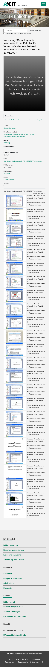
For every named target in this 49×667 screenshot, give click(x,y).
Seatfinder (7, 574)
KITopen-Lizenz (9, 179)
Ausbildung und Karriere (13, 560)
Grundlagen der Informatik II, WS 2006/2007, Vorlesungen (23, 161)
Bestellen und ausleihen (13, 550)
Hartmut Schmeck (10, 128)
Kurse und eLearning (12, 555)
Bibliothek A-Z (9, 602)
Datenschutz (9, 662)
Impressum (35, 659)
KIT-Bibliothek (22, 6)
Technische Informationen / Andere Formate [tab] (19, 120)
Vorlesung (7, 143)
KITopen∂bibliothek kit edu (14, 635)
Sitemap (35, 662)
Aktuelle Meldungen (11, 612)
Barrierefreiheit (23, 662)
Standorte (7, 588)
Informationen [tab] (9, 116)
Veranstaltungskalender (13, 607)
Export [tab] (39, 120)
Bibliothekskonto (10, 545)
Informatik (7, 173)
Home (10, 659)
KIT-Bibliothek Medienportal (18, 19)
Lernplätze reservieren (12, 578)
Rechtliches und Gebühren (14, 616)
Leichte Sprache (22, 659)
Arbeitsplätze (8, 583)
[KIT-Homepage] (9, 3)
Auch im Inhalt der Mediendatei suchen (18, 33)
